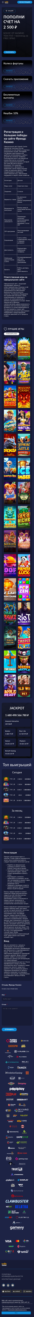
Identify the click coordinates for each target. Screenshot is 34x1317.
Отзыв (4, 1004)
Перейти (9, 71)
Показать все (11, 334)
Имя (3, 995)
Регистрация (24, 2)
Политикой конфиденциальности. (17, 1309)
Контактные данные (11, 1279)
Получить (10, 52)
